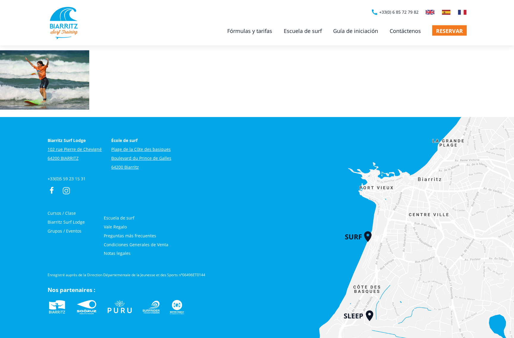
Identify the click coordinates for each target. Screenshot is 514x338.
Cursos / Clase (62, 213)
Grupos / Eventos (65, 231)
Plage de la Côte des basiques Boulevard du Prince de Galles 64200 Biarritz (141, 158)
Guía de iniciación (355, 30)
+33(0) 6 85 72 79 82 (395, 12)
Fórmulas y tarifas (249, 30)
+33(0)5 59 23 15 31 (67, 178)
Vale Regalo (115, 227)
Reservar (449, 30)
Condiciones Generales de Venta (136, 244)
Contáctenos (405, 30)
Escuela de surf (303, 30)
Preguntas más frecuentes (130, 236)
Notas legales (117, 253)
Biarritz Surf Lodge (66, 222)
